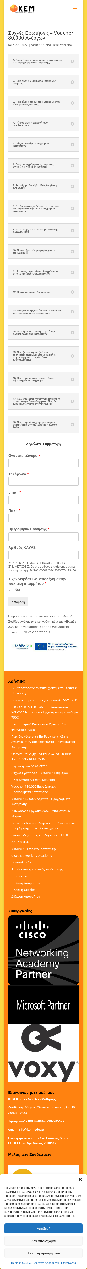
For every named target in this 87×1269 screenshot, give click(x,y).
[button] (80, 1179)
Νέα (48, 45)
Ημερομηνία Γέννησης (29, 529)
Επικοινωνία (68, 1263)
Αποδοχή (43, 1228)
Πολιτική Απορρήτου (25, 883)
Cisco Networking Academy (31, 855)
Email (14, 492)
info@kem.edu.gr (31, 1129)
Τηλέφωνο (18, 474)
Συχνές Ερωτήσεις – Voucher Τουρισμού (40, 773)
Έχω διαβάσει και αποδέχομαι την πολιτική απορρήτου (37, 581)
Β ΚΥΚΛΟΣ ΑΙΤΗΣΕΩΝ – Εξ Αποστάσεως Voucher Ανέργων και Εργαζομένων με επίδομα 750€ (44, 712)
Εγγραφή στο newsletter (29, 766)
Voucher (37, 45)
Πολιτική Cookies (21, 1263)
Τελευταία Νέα (62, 45)
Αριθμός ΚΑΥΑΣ (22, 547)
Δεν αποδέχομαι (43, 1241)
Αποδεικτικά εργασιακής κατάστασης (37, 869)
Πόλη (14, 510)
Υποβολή (18, 602)
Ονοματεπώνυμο (24, 455)
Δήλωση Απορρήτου (46, 1263)
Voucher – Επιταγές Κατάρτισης (34, 849)
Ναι (17, 589)
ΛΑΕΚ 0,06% (20, 842)
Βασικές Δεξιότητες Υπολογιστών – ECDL (39, 835)
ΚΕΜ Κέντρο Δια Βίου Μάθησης (33, 779)
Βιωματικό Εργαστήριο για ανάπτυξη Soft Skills (44, 700)
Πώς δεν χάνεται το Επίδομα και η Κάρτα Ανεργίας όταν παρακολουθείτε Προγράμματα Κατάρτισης (43, 741)
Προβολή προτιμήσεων (43, 1253)
